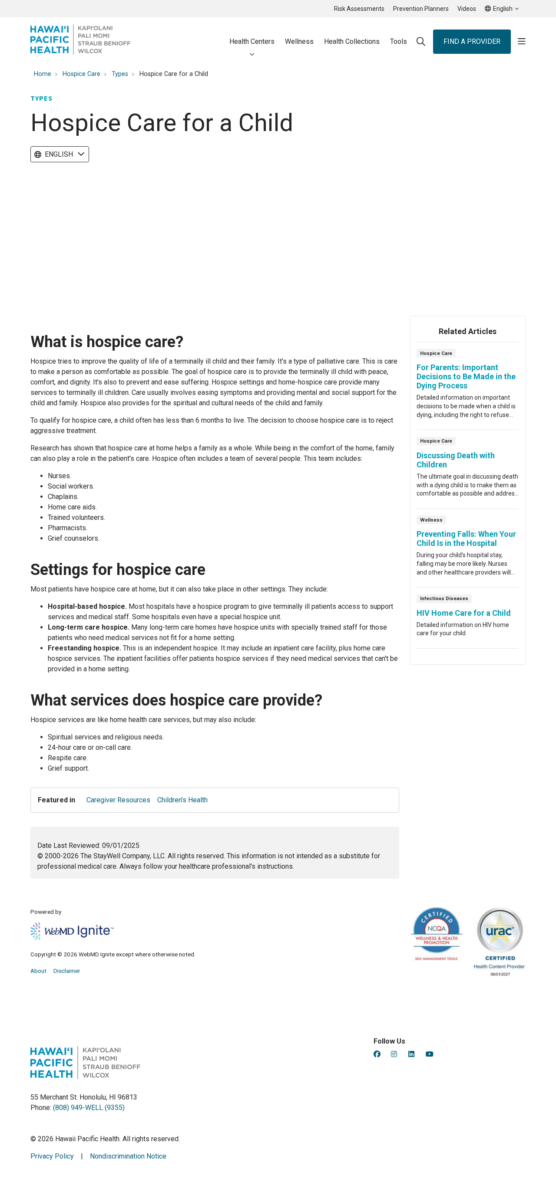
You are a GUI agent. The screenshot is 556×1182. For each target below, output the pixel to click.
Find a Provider (471, 41)
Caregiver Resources (118, 800)
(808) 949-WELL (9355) (89, 1107)
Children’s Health (182, 800)
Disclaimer (66, 970)
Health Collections (352, 41)
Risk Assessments (359, 8)
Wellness (299, 41)
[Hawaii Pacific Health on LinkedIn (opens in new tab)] (411, 1054)
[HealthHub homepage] (80, 41)
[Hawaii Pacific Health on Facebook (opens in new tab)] (377, 1054)
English (59, 154)
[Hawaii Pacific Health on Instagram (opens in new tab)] (394, 1054)
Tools (398, 41)
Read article (468, 389)
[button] (522, 41)
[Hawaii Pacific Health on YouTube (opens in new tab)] (430, 1054)
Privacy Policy (52, 1156)
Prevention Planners (421, 8)
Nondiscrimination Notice (128, 1156)
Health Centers (252, 41)
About (38, 970)
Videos (466, 8)
